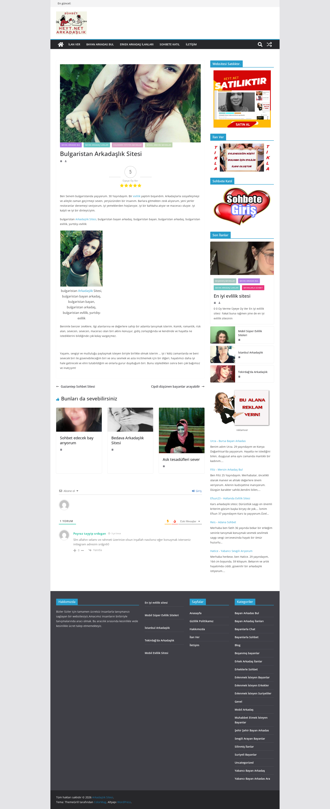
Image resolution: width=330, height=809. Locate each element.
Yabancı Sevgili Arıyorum (236, 551)
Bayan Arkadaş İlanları (96, 145)
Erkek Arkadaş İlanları (137, 44)
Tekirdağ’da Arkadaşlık (253, 372)
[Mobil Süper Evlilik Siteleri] (222, 335)
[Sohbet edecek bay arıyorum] (79, 410)
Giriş (198, 491)
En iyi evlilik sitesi (233, 296)
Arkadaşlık (85, 291)
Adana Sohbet (227, 522)
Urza (213, 441)
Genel (238, 701)
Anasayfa (195, 613)
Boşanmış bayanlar (225, 281)
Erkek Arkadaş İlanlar (248, 661)
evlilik (136, 196)
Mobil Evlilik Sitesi (156, 653)
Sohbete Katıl (170, 44)
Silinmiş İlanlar (244, 746)
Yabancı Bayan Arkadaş (250, 770)
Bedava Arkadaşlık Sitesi (127, 440)
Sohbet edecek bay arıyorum (76, 440)
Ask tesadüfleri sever (181, 459)
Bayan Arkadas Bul (100, 44)
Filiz (212, 469)
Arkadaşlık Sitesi (85, 219)
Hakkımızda (197, 629)
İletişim (191, 44)
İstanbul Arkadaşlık (250, 352)
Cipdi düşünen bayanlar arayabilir (175, 386)
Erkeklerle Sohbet (246, 669)
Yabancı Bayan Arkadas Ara (252, 778)
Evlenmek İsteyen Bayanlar (127, 145)
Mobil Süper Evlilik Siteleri (250, 333)
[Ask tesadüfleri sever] (182, 410)
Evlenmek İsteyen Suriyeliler (253, 693)
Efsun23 (215, 498)
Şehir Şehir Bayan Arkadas (252, 730)
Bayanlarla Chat (245, 629)
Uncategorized (244, 762)
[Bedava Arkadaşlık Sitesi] (130, 410)
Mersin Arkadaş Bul (230, 469)
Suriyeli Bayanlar (246, 754)
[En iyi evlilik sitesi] (242, 258)
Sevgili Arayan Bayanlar (158, 145)
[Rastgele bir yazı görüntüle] (269, 44)
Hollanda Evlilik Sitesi (236, 498)
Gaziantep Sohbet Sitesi (78, 386)
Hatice (214, 551)
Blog (237, 645)
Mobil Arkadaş (244, 709)
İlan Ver (74, 44)
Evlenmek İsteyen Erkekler (252, 685)
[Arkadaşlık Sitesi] (60, 44)
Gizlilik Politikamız (202, 621)
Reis (213, 522)
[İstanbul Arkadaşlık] (222, 354)
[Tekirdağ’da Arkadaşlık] (222, 373)
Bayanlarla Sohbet (253, 287)
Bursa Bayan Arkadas (232, 441)
